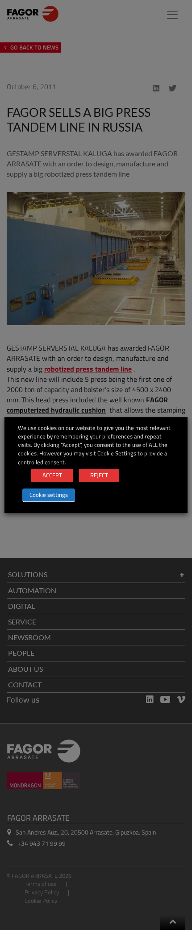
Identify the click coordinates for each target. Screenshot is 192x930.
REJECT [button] (99, 475)
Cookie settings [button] (48, 494)
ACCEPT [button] (52, 475)
